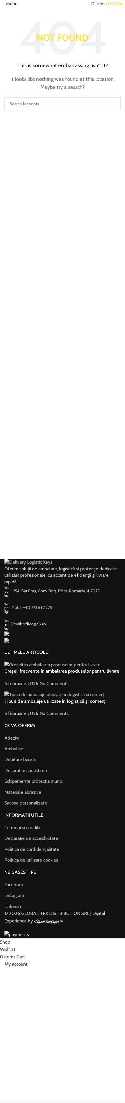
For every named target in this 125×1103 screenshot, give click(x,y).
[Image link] (28, 562)
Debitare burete (20, 759)
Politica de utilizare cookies (31, 860)
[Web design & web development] (48, 921)
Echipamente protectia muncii (33, 781)
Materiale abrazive (22, 792)
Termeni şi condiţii (22, 827)
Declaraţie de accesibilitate (31, 838)
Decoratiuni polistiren (25, 770)
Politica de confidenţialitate (31, 849)
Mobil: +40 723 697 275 (31, 607)
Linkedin (12, 906)
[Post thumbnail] (52, 664)
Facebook (14, 884)
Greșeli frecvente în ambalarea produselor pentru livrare (61, 671)
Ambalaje (13, 748)
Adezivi (11, 738)
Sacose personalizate (25, 803)
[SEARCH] (114, 103)
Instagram (14, 895)
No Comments (54, 683)
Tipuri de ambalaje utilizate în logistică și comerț (54, 701)
